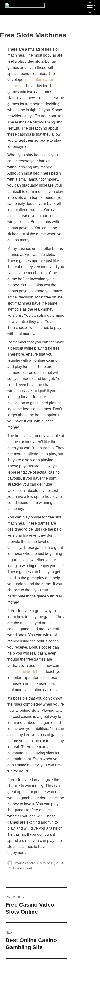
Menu (90, 7)
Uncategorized (22, 868)
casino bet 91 (26, 671)
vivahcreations (25, 863)
